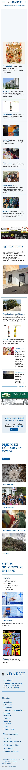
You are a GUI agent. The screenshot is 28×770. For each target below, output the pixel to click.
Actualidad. (7, 66)
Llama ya (14, 429)
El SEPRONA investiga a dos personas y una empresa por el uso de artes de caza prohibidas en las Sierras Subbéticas (13, 214)
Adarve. (6, 659)
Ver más (5, 459)
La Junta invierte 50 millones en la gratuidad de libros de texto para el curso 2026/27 (13, 164)
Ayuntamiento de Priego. (13, 314)
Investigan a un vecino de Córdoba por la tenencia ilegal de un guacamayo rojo (14, 141)
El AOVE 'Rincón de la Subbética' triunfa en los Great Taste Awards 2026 (13, 116)
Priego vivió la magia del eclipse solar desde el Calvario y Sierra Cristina (19, 379)
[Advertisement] (14, 25)
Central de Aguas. (19, 349)
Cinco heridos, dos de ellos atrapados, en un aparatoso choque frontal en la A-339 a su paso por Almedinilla (14, 94)
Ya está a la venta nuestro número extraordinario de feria (13, 660)
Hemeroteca (8, 620)
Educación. (7, 163)
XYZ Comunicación (12, 766)
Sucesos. (6, 91)
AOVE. (5, 339)
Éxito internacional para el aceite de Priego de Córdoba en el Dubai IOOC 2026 (13, 341)
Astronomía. (20, 372)
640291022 (19, 426)
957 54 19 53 (8, 680)
